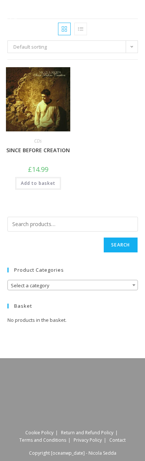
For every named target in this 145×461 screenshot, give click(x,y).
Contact (117, 440)
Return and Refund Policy (87, 432)
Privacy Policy (88, 440)
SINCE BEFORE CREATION (38, 150)
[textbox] (73, 285)
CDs (38, 141)
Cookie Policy (39, 432)
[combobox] (72, 285)
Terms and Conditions (42, 440)
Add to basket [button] (38, 183)
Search (120, 245)
